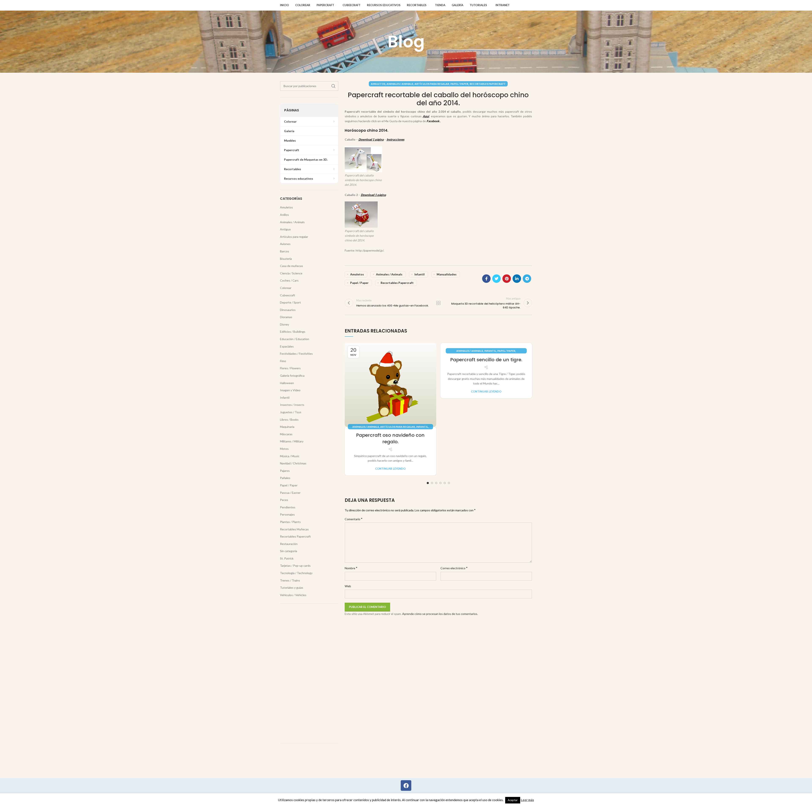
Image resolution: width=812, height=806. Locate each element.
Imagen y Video (290, 390)
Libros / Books (289, 419)
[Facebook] (406, 785)
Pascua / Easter (290, 492)
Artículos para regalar (431, 83)
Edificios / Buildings (292, 331)
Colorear (285, 288)
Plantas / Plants (290, 522)
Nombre (351, 568)
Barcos (284, 251)
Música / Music (289, 456)
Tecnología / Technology (296, 573)
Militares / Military (291, 441)
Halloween (287, 383)
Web (348, 586)
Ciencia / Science (291, 273)
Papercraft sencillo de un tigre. (486, 359)
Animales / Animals (400, 83)
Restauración (289, 544)
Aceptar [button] (513, 800)
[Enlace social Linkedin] (517, 278)
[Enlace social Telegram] (527, 278)
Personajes (287, 514)
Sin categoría (288, 551)
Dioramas (286, 317)
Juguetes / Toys (290, 412)
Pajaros (285, 470)
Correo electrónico (454, 568)
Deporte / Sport (290, 302)
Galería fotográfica (292, 375)
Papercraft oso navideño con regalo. (390, 438)
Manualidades (447, 274)
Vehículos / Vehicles (293, 595)
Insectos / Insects (292, 404)
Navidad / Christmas (293, 463)
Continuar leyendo (390, 468)
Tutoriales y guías (291, 587)
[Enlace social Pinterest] (506, 278)
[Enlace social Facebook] (486, 278)
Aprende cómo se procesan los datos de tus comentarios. (440, 614)
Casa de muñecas (291, 266)
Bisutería (286, 258)
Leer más (527, 800)
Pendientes (287, 507)
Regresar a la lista (438, 303)
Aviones (285, 244)
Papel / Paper (459, 83)
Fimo (283, 361)
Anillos (284, 214)
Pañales (285, 478)
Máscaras (286, 434)
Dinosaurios (288, 310)
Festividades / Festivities (296, 353)
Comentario (353, 519)
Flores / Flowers (290, 368)
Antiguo (285, 229)
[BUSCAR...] (333, 86)
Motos (284, 448)
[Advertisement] (309, 673)
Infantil (419, 274)
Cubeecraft (287, 295)
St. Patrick (287, 558)
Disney (284, 324)
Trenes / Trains (290, 580)
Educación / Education (294, 339)
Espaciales (287, 346)
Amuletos (378, 83)
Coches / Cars (289, 280)
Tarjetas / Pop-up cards (295, 565)
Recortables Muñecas (294, 529)
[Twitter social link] (496, 278)
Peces (284, 500)
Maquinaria (287, 426)
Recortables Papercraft (488, 83)
